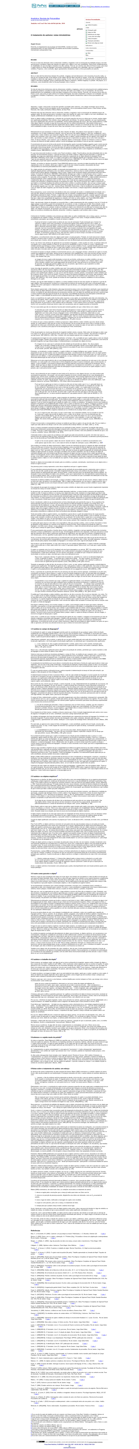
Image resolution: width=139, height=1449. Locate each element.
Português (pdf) (92, 30)
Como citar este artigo (94, 36)
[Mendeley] (87, 53)
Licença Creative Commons (96, 1442)
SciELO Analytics (92, 25)
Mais (89, 53)
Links (103, 1233)
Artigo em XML (92, 32)
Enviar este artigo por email (95, 43)
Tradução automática (94, 41)
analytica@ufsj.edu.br (69, 1447)
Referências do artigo (94, 34)
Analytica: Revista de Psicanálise (45, 18)
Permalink (90, 58)
